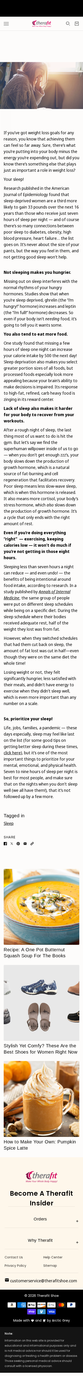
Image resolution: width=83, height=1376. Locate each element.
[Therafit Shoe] (41, 23)
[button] (32, 843)
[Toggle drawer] (6, 23)
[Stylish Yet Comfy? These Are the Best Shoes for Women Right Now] (41, 1003)
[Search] (68, 23)
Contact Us (14, 1257)
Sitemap (50, 1265)
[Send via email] (25, 843)
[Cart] (76, 23)
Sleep (9, 823)
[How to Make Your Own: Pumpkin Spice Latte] (41, 1099)
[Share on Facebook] (5, 843)
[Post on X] (12, 843)
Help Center (52, 1257)
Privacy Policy (15, 1265)
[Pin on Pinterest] (18, 843)
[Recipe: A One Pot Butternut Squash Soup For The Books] (41, 907)
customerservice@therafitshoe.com (43, 1280)
